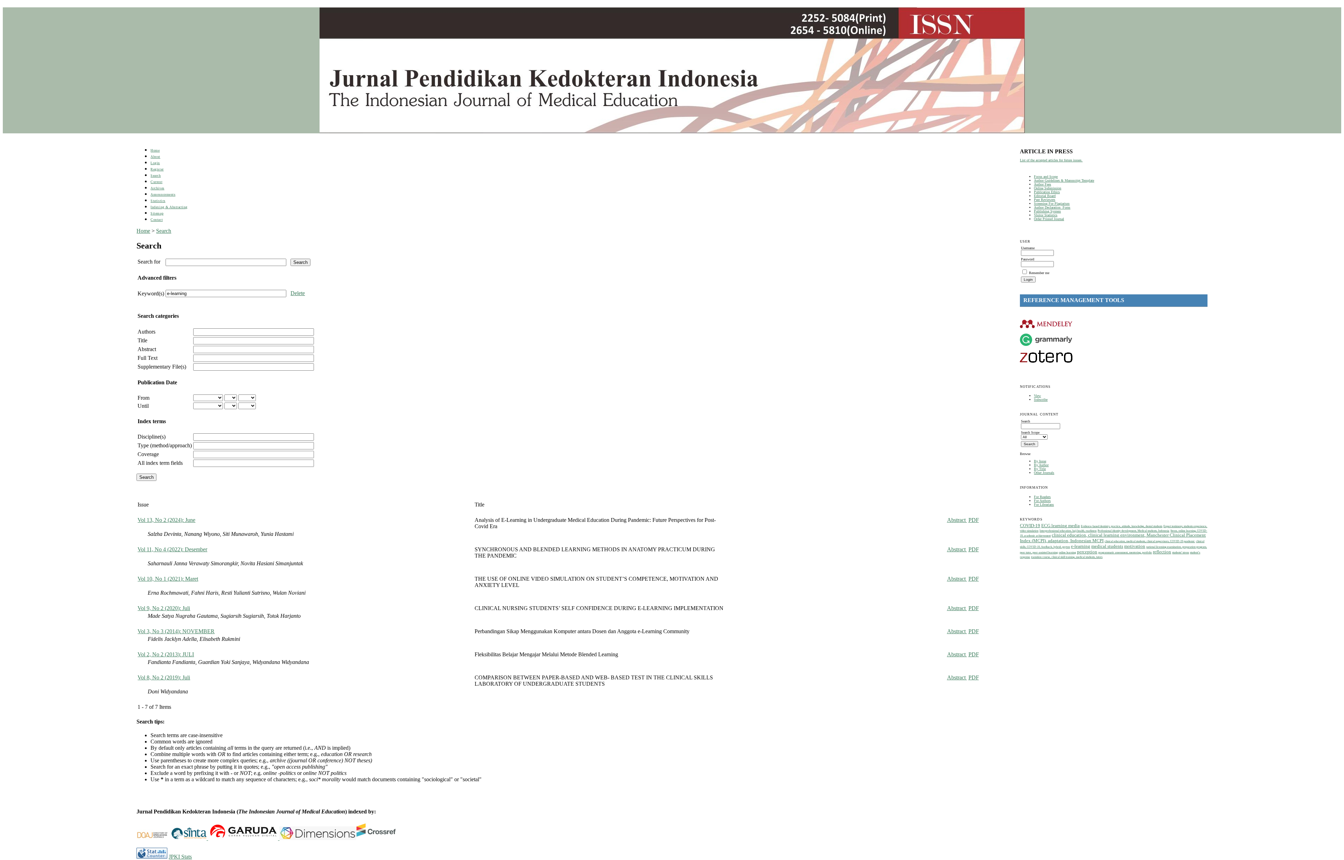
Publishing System (1047, 211)
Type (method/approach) (165, 445)
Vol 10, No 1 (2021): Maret (168, 579)
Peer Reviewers (1044, 200)
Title (142, 340)
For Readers (1042, 497)
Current (156, 182)
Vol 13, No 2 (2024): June (166, 520)
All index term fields (160, 463)
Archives (157, 188)
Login (155, 163)
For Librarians (1044, 504)
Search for (149, 262)
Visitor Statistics (1045, 215)
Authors (146, 332)
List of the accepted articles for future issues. (1051, 160)
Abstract (147, 349)
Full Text (148, 358)
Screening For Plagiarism (1052, 203)
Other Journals (1044, 473)
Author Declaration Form (1052, 207)
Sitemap (156, 213)
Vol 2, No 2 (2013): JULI (166, 654)
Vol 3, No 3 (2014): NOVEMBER (176, 631)
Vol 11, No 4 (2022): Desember (172, 549)
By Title (1040, 469)
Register (156, 169)
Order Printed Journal (1049, 219)
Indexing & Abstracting (168, 207)
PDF (973, 520)
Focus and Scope (1046, 177)
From (143, 398)
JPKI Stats (180, 857)
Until (143, 406)
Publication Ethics (1047, 192)
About (155, 157)
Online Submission (1047, 188)
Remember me (1039, 273)
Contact (156, 220)
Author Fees (1042, 184)
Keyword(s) (151, 293)
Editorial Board (1045, 196)
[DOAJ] (154, 838)
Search (155, 175)
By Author (1041, 465)
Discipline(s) (152, 437)
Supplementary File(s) (162, 367)
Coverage (148, 454)
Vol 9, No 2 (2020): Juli (164, 608)
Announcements (162, 194)
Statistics (157, 201)
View (1037, 396)
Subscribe (1041, 399)
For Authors (1042, 501)
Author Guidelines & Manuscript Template (1064, 180)
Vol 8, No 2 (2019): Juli (164, 677)
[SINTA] (207, 838)
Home (155, 150)
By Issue (1040, 461)
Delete (297, 293)
